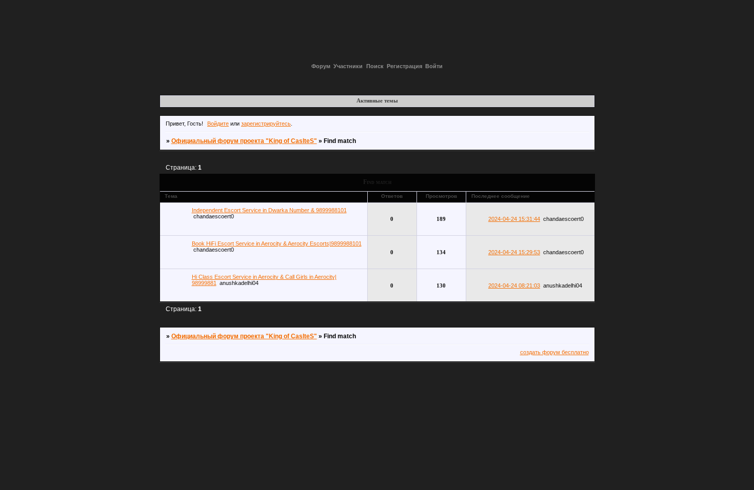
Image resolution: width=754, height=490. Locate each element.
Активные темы (377, 100)
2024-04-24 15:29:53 (514, 252)
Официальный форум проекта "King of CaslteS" (244, 141)
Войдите (218, 123)
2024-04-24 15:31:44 (514, 219)
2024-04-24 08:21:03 (514, 285)
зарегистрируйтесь (266, 123)
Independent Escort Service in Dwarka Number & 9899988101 (269, 210)
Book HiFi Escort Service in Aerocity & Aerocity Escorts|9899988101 (277, 243)
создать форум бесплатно (554, 352)
